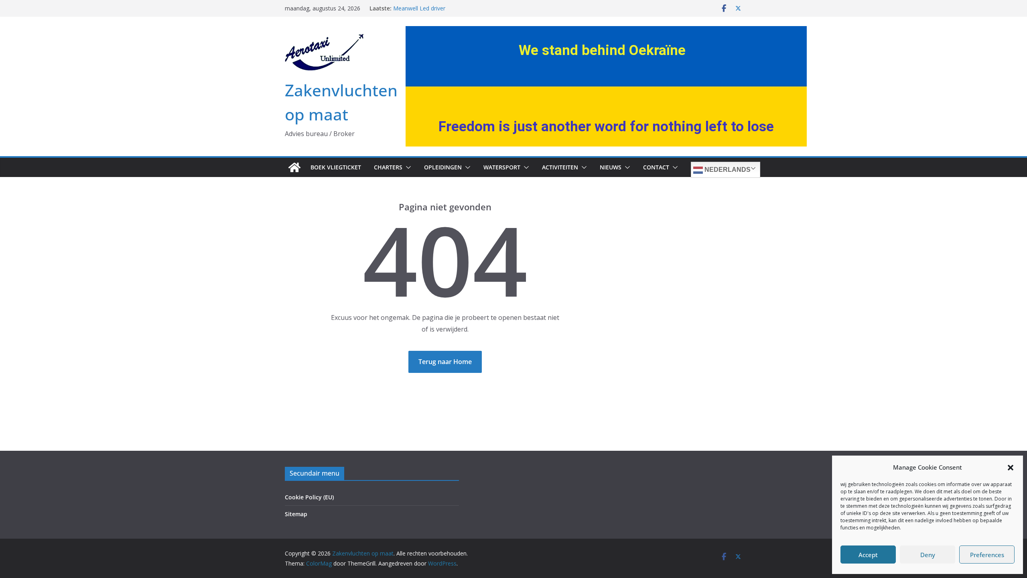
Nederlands (727, 169)
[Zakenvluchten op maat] (294, 167)
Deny (927, 555)
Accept (868, 555)
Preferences (987, 555)
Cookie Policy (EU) (309, 497)
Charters (388, 167)
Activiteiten (560, 167)
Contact (656, 167)
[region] (606, 86)
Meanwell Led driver (419, 8)
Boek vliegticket (336, 167)
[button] (1011, 468)
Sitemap (296, 514)
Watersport (501, 167)
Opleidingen (443, 167)
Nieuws (610, 167)
